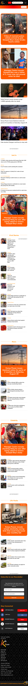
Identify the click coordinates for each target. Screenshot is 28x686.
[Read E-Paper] (25, 683)
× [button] (26, 682)
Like (22, 615)
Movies (2, 165)
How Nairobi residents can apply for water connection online (16, 565)
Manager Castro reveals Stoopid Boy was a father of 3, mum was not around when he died (14, 73)
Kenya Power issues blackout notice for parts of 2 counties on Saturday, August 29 (14, 371)
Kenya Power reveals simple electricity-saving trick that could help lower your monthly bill (14, 530)
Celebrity (24, 15)
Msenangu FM (4, 660)
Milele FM (3, 651)
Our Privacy (3, 638)
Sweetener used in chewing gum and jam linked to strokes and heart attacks (16, 328)
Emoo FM (3, 659)
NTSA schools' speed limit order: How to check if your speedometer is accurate (16, 542)
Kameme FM (3, 654)
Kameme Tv (3, 652)
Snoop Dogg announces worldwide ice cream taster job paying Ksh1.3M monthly (16, 297)
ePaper (10, 2)
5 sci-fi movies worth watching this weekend (11, 166)
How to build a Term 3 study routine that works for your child (16, 557)
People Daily (3, 649)
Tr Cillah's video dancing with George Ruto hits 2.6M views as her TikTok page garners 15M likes (11, 258)
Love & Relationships (5, 176)
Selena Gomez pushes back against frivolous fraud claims (16, 321)
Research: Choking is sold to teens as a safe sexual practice (11, 287)
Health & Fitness (24, 139)
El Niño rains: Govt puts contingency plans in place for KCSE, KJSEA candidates (16, 407)
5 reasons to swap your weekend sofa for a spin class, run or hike (16, 305)
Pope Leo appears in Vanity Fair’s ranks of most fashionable (11, 277)
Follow (22, 619)
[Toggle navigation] (25, 3)
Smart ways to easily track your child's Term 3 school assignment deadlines (16, 550)
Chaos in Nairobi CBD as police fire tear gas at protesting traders (15, 383)
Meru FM (3, 656)
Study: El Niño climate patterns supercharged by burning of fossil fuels (15, 391)
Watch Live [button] (24, 7)
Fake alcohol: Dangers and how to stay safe (14, 142)
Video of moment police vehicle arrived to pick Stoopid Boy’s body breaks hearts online (14, 39)
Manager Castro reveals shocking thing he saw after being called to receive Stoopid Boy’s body (14, 220)
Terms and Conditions (5, 637)
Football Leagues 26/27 (18, 2)
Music (26, 96)
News (26, 118)
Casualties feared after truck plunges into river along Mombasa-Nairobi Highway (16, 399)
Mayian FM (3, 657)
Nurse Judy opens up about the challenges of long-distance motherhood (14, 313)
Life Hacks (23, 505)
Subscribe (14, 597)
